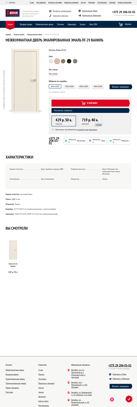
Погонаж (60, 24)
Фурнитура (72, 24)
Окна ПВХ (93, 24)
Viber (99, 140)
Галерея (112, 2)
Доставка (42, 379)
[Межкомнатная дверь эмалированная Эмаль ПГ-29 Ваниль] (13, 250)
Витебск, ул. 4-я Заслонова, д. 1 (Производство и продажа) (78, 374)
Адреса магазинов (124, 2)
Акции (10, 24)
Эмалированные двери (15, 379)
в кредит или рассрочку (87, 129)
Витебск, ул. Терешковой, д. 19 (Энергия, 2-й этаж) (81, 393)
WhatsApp (77, 140)
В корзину (92, 103)
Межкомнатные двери (44, 24)
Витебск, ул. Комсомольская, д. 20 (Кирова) (80, 402)
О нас (32, 2)
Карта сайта (43, 401)
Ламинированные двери (16, 383)
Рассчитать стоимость (63, 110)
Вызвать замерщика (62, 11)
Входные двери (26, 24)
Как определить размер (57, 92)
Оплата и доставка (55, 2)
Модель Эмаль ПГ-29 (57, 50)
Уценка (82, 24)
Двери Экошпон (12, 388)
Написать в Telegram (91, 15)
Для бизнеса (102, 2)
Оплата (41, 374)
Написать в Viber (89, 10)
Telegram (121, 140)
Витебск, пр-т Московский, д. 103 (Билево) (79, 384)
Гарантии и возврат (71, 2)
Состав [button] (98, 125)
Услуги (83, 2)
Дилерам (91, 2)
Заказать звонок (60, 16)
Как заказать (41, 2)
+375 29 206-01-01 (123, 12)
